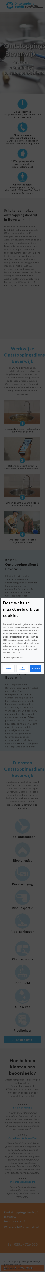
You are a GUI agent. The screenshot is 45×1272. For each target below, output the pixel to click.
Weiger (9, 668)
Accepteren (36, 668)
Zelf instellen (22, 668)
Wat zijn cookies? (14, 657)
